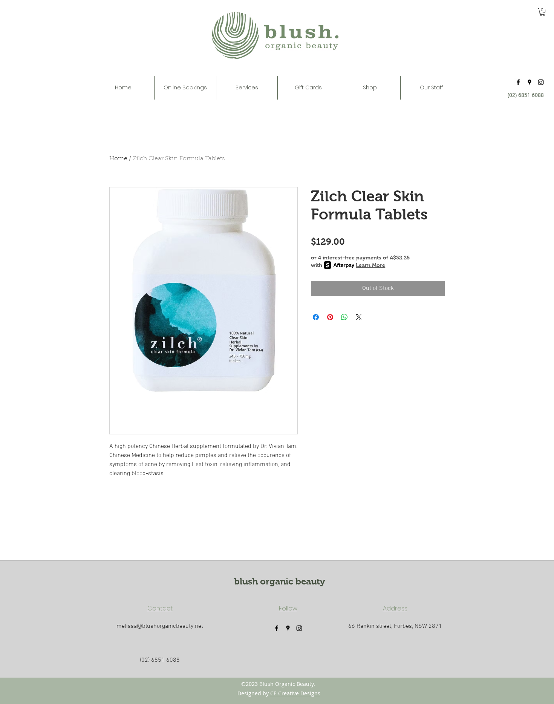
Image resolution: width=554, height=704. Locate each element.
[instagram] (541, 82)
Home (118, 159)
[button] (246, 88)
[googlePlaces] (529, 82)
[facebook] (518, 82)
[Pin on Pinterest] (330, 317)
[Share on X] (358, 317)
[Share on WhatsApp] (344, 317)
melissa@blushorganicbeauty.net (159, 626)
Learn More (370, 265)
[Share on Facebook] (315, 317)
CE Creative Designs (295, 693)
